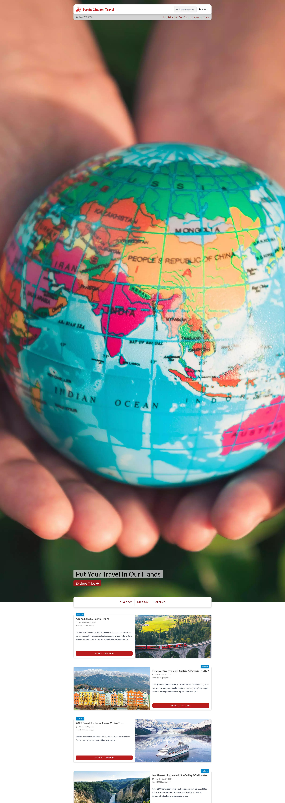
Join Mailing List (170, 17)
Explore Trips (85, 583)
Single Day (126, 602)
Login (206, 17)
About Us (198, 17)
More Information (104, 653)
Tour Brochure (185, 17)
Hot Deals (159, 602)
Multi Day (142, 602)
